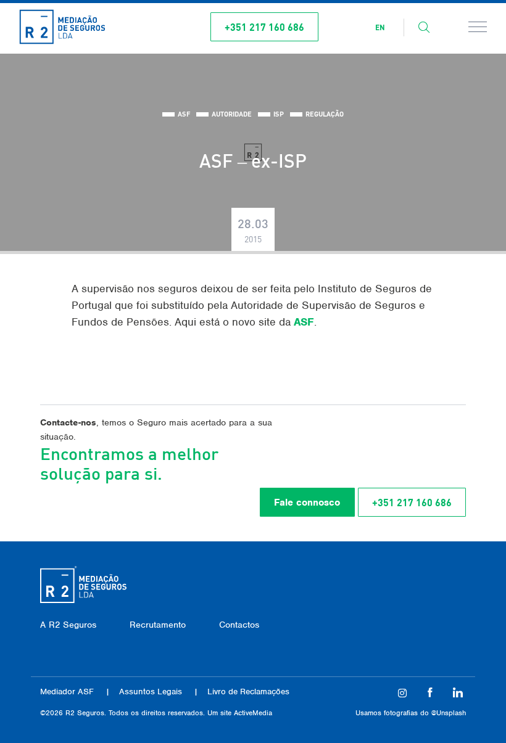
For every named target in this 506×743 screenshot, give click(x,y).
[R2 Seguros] (62, 26)
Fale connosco (307, 502)
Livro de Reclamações (248, 691)
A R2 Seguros (68, 624)
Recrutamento (158, 624)
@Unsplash (448, 713)
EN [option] (380, 27)
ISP (278, 114)
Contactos (239, 624)
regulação (324, 114)
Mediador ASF (67, 691)
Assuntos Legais (150, 691)
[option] (380, 27)
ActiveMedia (253, 713)
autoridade (232, 114)
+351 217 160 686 (264, 26)
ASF (184, 114)
